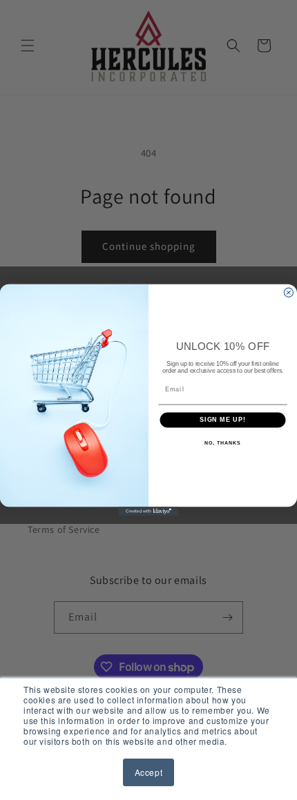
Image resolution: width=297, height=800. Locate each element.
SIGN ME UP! (223, 419)
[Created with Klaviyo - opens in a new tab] (148, 511)
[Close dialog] (288, 292)
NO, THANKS (222, 443)
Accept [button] (149, 772)
